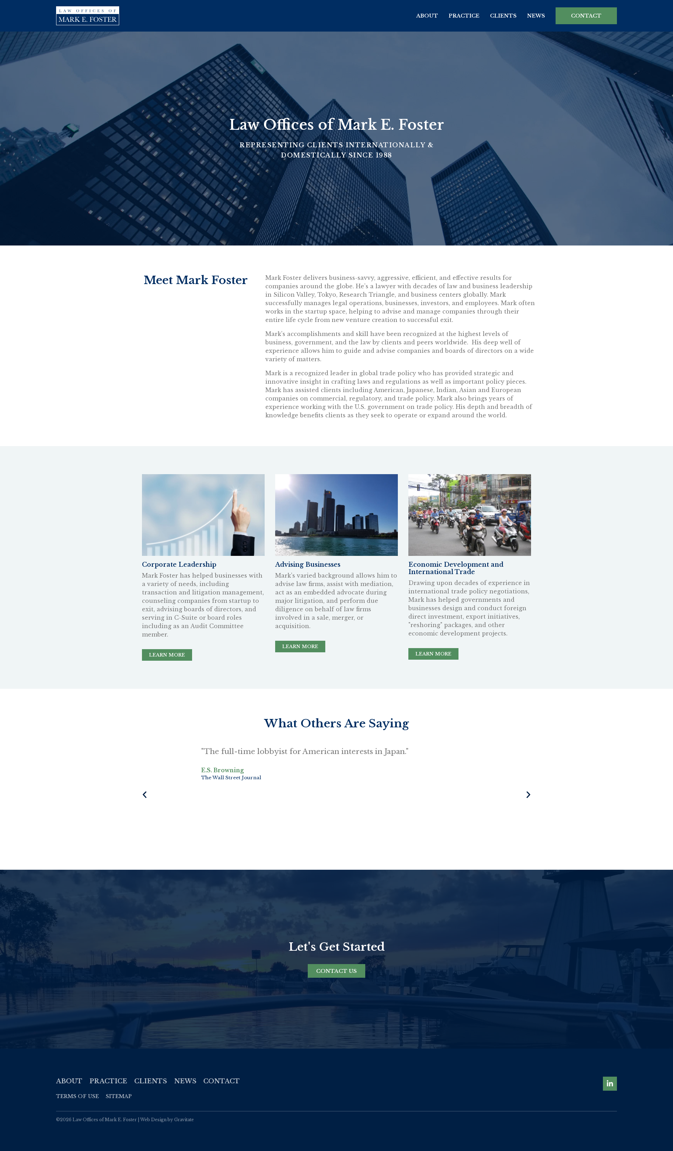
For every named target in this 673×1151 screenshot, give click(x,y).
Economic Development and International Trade (455, 568)
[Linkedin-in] (610, 1084)
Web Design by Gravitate (167, 1119)
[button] (144, 794)
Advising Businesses (307, 564)
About (427, 16)
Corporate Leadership (179, 564)
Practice (464, 16)
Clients (503, 16)
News (536, 16)
